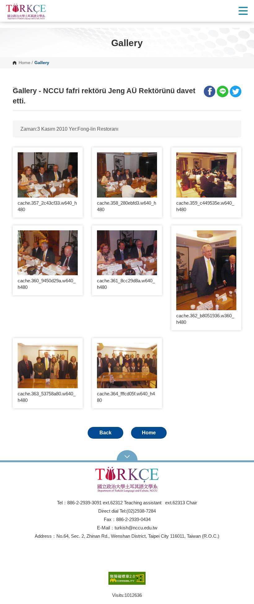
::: (14, 88)
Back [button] (105, 432)
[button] (51, 12)
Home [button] (149, 432)
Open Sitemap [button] (127, 456)
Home (24, 63)
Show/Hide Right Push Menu (243, 11)
